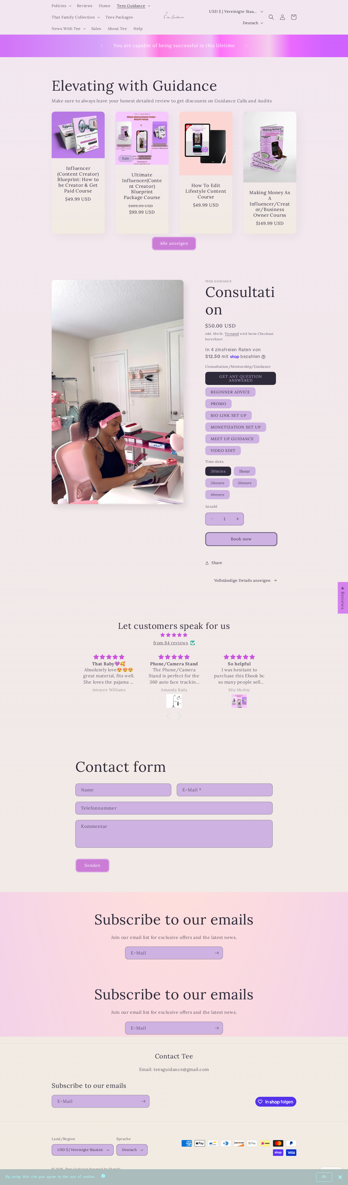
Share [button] (217, 562)
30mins (218, 471)
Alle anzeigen (174, 243)
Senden (92, 865)
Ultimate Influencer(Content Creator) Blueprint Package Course (142, 186)
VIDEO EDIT (223, 450)
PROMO (218, 403)
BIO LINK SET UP (228, 415)
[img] (174, 635)
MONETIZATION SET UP (236, 427)
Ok (324, 1177)
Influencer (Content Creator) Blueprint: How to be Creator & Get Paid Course (78, 180)
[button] (61, 5)
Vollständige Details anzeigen (242, 580)
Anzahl (211, 506)
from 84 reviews (170, 642)
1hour (244, 471)
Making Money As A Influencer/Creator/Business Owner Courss (269, 204)
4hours (220, 495)
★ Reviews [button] (343, 597)
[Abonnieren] (217, 953)
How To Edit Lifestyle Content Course (205, 191)
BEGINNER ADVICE (230, 392)
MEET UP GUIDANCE (232, 438)
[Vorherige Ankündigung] (102, 46)
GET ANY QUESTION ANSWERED (240, 378)
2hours (220, 484)
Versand (232, 334)
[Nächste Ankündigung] (246, 46)
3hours (247, 484)
